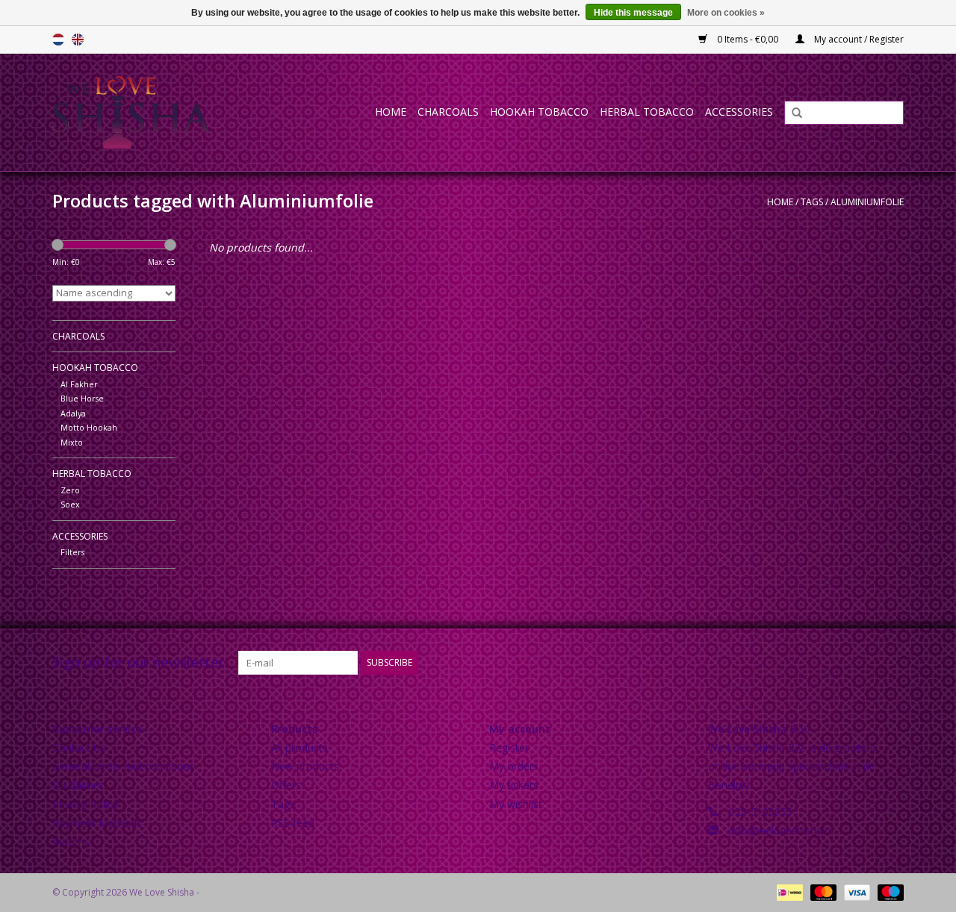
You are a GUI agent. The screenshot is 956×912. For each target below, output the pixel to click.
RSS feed (292, 823)
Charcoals (448, 111)
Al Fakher (79, 384)
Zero (70, 490)
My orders (513, 766)
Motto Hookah (88, 427)
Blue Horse (82, 398)
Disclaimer (77, 785)
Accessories (739, 111)
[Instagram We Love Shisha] (892, 663)
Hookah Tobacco (539, 111)
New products (305, 766)
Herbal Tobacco (647, 111)
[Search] (791, 113)
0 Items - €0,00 (747, 39)
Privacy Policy (85, 804)
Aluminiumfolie (867, 202)
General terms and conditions (123, 766)
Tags (812, 202)
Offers (286, 785)
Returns (71, 841)
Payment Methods (97, 823)
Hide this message (633, 12)
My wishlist (515, 804)
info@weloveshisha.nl (781, 830)
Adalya (73, 413)
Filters (72, 551)
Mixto (71, 442)
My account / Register (858, 39)
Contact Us (79, 747)
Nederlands (58, 40)
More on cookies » (726, 12)
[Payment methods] (788, 891)
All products (299, 747)
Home (390, 111)
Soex (70, 504)
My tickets (513, 785)
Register (509, 747)
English (78, 40)
